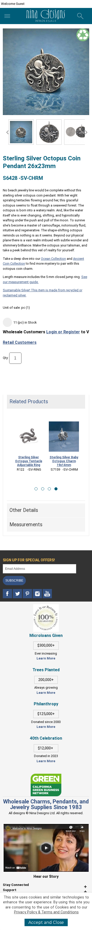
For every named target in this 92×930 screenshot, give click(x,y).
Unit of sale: (12, 307)
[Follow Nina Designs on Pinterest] (28, 594)
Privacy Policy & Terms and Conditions (46, 912)
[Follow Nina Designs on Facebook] (8, 594)
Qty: (5, 358)
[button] (36, 489)
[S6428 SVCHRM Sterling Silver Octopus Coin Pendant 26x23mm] (21, 132)
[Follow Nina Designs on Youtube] (47, 594)
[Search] (80, 16)
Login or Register (63, 331)
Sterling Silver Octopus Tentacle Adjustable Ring (28, 461)
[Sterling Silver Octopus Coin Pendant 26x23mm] (49, 132)
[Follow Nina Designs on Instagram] (38, 594)
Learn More (46, 658)
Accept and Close (46, 922)
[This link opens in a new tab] (46, 776)
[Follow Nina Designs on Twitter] (18, 594)
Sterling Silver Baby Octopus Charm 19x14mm (64, 461)
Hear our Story (46, 876)
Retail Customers (20, 342)
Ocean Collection (53, 259)
